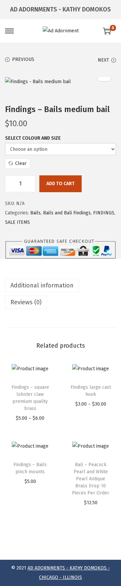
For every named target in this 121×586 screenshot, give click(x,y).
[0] (107, 31)
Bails (35, 213)
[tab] (60, 285)
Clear (21, 163)
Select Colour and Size (33, 138)
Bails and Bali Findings (67, 213)
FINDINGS (103, 213)
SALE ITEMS (17, 222)
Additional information (42, 285)
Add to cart (60, 183)
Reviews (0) (26, 302)
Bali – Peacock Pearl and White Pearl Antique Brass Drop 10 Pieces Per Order (90, 479)
